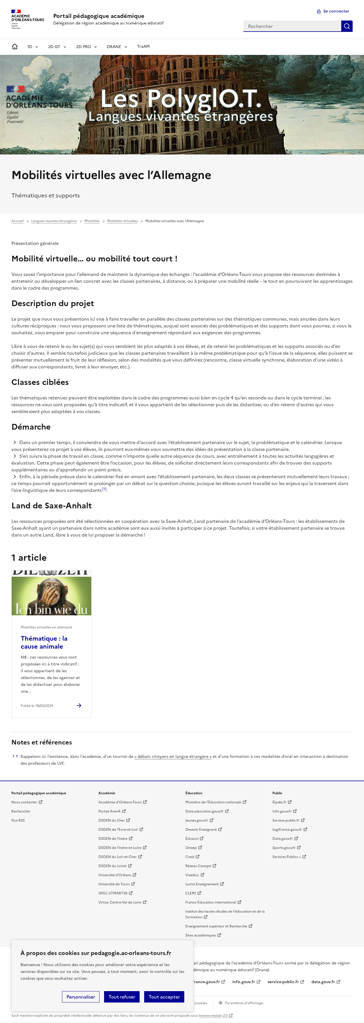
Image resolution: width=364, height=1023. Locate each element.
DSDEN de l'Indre (112, 838)
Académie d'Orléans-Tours (120, 802)
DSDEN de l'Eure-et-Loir (118, 829)
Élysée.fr (279, 802)
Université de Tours (114, 884)
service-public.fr (283, 982)
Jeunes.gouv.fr (196, 820)
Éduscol (191, 838)
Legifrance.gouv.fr (287, 829)
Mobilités (92, 221)
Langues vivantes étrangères (54, 221)
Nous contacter (24, 802)
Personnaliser (81, 996)
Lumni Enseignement (202, 884)
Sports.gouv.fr (283, 847)
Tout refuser (122, 996)
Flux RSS (18, 820)
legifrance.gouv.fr (202, 982)
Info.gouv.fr (281, 811)
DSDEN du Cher (111, 820)
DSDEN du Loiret (112, 866)
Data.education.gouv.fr (204, 811)
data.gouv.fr (323, 982)
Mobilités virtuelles (122, 221)
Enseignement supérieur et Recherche (216, 926)
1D (29, 47)
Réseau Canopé (198, 866)
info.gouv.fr (243, 982)
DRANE (114, 47)
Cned (189, 856)
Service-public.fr (285, 820)
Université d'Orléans (114, 875)
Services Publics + (286, 856)
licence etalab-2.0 (213, 1015)
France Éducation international (210, 902)
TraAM (143, 47)
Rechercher (347, 26)
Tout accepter (164, 996)
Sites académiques (200, 935)
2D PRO (83, 47)
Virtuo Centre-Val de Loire (119, 902)
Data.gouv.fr (282, 838)
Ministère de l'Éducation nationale (213, 802)
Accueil (17, 221)
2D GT (54, 47)
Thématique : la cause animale (44, 642)
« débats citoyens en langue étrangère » (173, 757)
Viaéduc (192, 875)
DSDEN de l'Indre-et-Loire (119, 847)
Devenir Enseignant (201, 829)
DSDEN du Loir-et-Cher (117, 856)
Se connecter (336, 11)
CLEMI (190, 893)
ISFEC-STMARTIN (112, 893)
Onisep (191, 847)
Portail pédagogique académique (98, 16)
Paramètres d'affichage (244, 1003)
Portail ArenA (109, 811)
